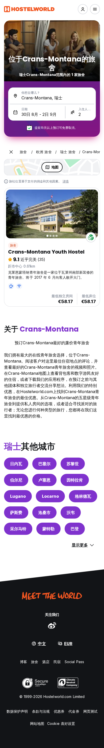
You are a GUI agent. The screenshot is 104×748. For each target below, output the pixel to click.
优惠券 (59, 711)
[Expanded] (11, 152)
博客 (23, 662)
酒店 (45, 662)
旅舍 (13, 245)
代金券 (73, 711)
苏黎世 (73, 463)
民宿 (57, 662)
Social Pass (74, 662)
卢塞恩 (44, 479)
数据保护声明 (17, 711)
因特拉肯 (75, 479)
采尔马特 (18, 528)
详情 (66, 181)
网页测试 (90, 711)
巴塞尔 (44, 463)
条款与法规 (41, 711)
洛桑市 (44, 512)
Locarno (50, 496)
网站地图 (37, 723)
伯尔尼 (16, 479)
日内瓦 (16, 463)
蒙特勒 (48, 528)
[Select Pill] (83, 9)
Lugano (18, 496)
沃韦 (71, 512)
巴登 (75, 528)
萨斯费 (16, 512)
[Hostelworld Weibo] (52, 625)
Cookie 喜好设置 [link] (61, 723)
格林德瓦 (83, 496)
